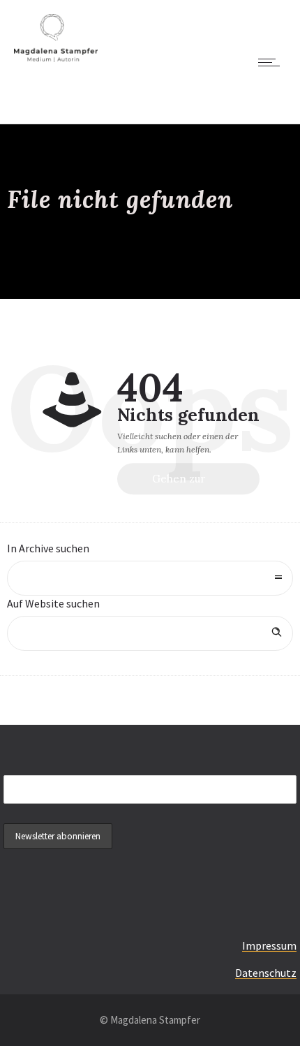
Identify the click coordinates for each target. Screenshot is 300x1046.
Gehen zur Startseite (178, 484)
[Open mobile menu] (272, 62)
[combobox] (150, 578)
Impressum (269, 945)
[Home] (56, 58)
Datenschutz (266, 973)
